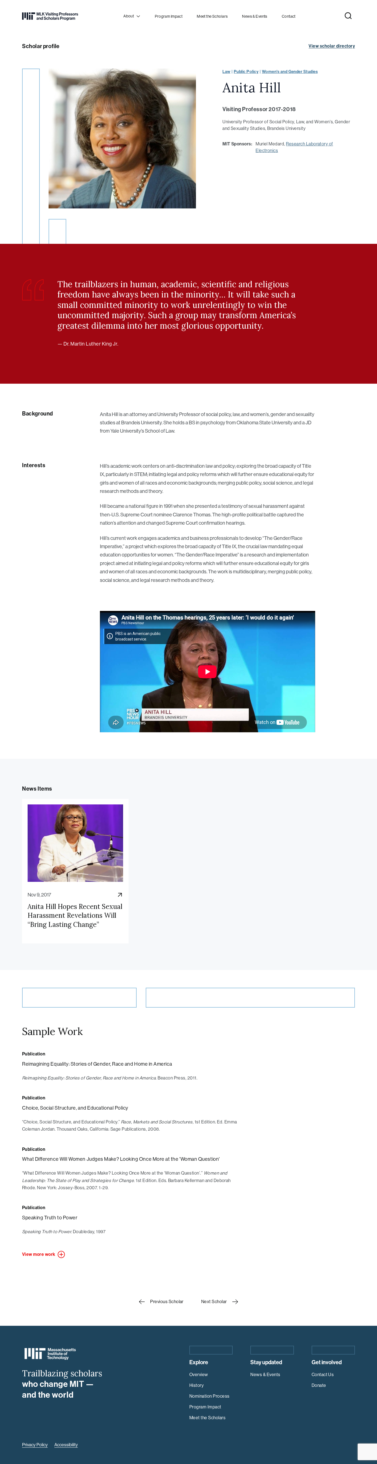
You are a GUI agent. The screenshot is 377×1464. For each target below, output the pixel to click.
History (196, 1385)
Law (226, 71)
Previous (167, 1301)
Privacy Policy (35, 1444)
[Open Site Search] (348, 15)
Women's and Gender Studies (290, 71)
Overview (198, 1374)
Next (214, 1301)
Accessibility (66, 1444)
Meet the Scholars (207, 1417)
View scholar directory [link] (332, 46)
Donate (319, 1385)
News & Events (265, 1374)
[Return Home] (50, 16)
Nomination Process (209, 1396)
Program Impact (205, 1407)
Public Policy (246, 71)
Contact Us (323, 1374)
